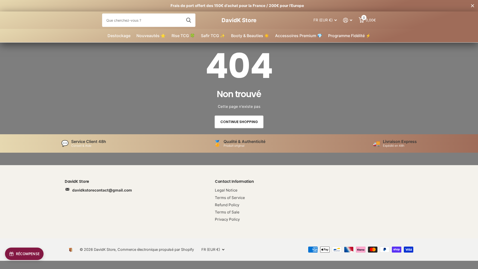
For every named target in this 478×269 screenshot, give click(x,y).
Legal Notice (226, 190)
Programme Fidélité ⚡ (349, 35)
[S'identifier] (348, 20)
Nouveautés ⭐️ (151, 35)
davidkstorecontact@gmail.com (102, 190)
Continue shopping (239, 121)
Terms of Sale (227, 212)
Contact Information (234, 181)
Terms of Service (230, 197)
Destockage (119, 35)
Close (472, 5)
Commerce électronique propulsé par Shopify (156, 249)
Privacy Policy (227, 219)
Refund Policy (227, 204)
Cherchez (188, 20)
